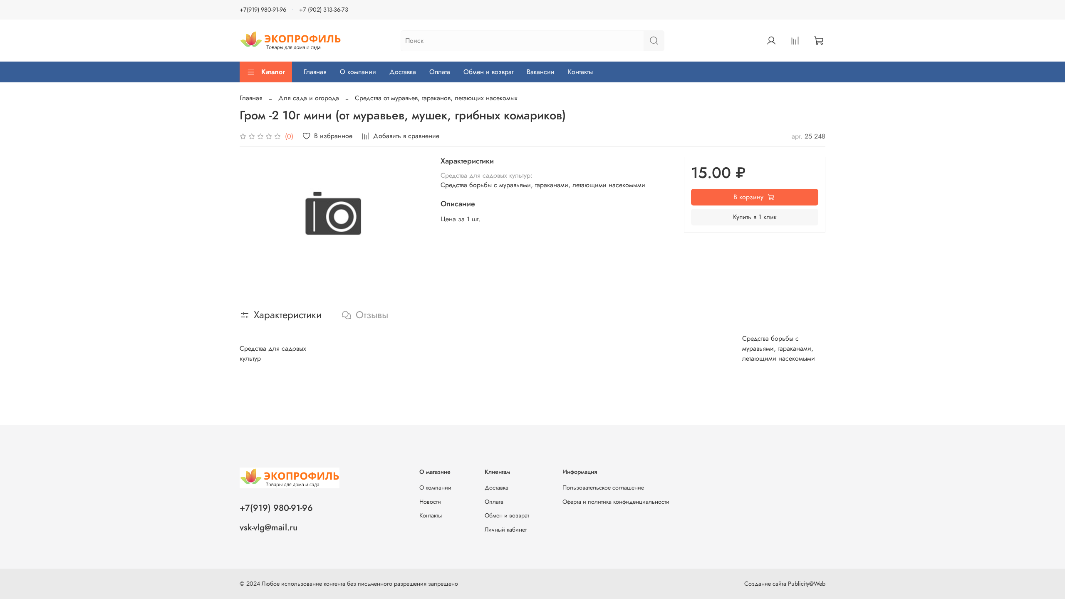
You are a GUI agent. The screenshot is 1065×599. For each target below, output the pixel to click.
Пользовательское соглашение (603, 487)
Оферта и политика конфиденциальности (615, 502)
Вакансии (541, 72)
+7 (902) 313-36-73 (323, 9)
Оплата (439, 72)
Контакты (580, 72)
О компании (358, 72)
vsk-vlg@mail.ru (268, 527)
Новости (430, 502)
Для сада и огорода (308, 98)
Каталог (273, 72)
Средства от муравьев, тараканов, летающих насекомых (436, 98)
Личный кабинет (506, 529)
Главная (315, 72)
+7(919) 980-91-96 (263, 9)
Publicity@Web (806, 583)
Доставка (402, 72)
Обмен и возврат (488, 72)
